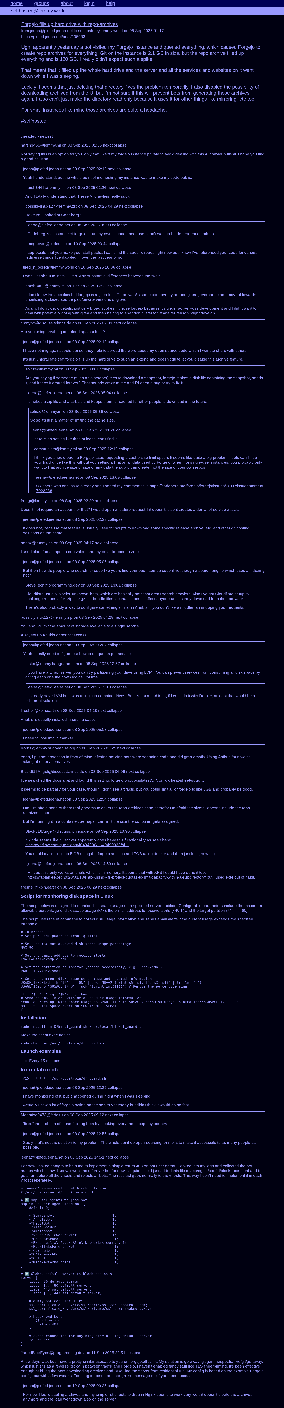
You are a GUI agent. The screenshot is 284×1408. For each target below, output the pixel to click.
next (107, 145)
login (89, 3)
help (110, 3)
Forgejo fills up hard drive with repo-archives (69, 24)
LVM (148, 672)
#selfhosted (33, 121)
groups (41, 3)
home (16, 3)
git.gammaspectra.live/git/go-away (231, 1361)
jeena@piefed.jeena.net (51, 30)
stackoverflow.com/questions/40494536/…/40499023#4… (77, 845)
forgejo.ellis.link (143, 1361)
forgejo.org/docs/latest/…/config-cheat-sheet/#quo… (157, 780)
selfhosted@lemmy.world (38, 10)
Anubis (27, 719)
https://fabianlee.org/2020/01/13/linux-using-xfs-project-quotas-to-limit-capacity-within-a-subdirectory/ (116, 877)
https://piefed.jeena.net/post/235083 (53, 36)
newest (46, 136)
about (67, 3)
